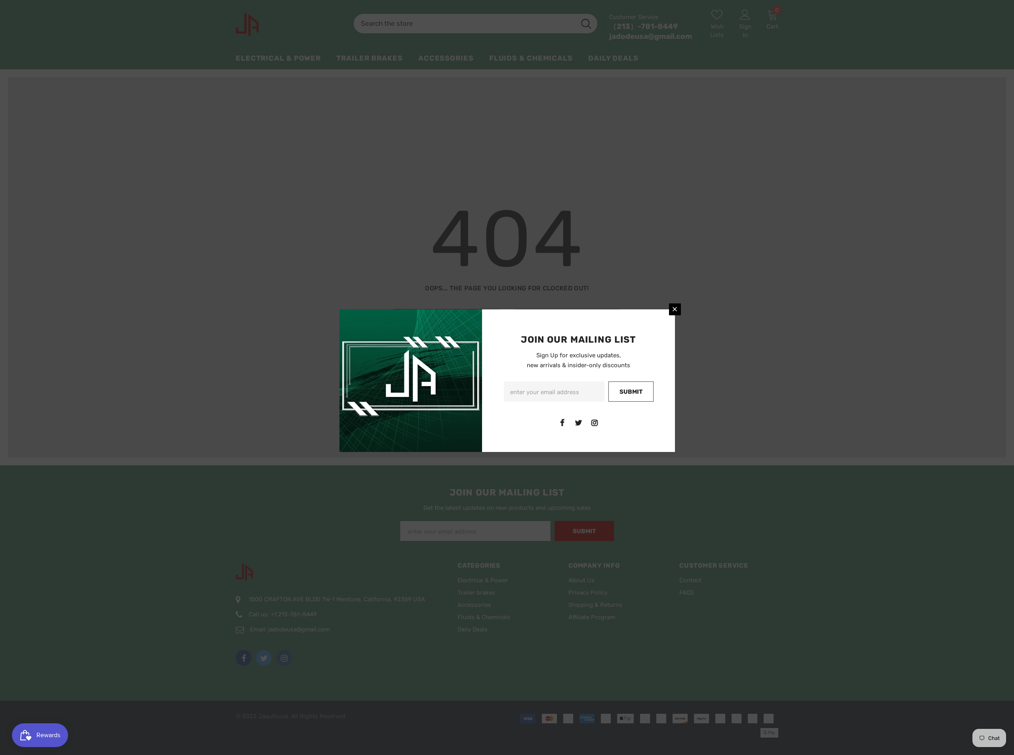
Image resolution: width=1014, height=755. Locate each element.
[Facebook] (562, 423)
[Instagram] (594, 423)
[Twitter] (578, 423)
